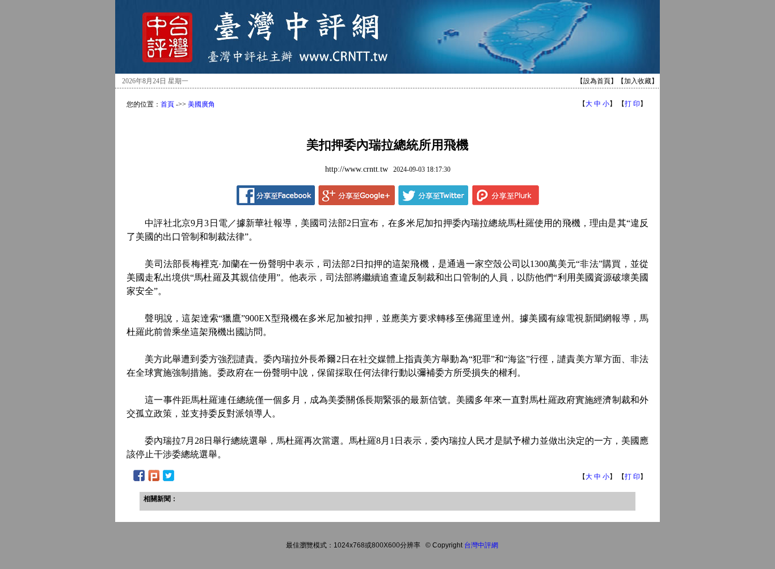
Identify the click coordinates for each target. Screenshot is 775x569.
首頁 (167, 104)
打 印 (632, 104)
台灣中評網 (481, 545)
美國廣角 (201, 104)
